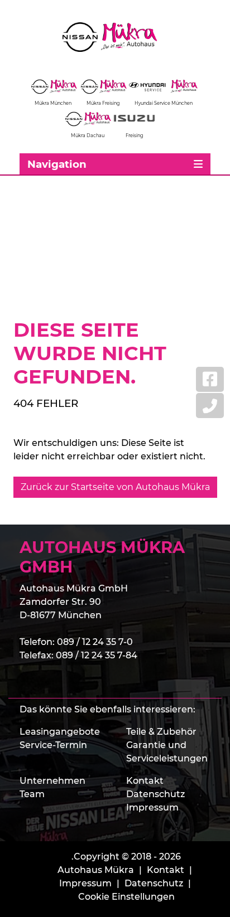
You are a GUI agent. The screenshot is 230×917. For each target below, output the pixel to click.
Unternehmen (52, 780)
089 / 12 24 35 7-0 (95, 642)
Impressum (152, 807)
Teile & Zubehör (161, 731)
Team (32, 794)
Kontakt (145, 780)
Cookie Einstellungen (126, 896)
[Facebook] (210, 379)
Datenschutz (155, 794)
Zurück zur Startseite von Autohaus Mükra (115, 487)
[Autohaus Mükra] (115, 37)
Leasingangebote (60, 731)
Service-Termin (53, 745)
